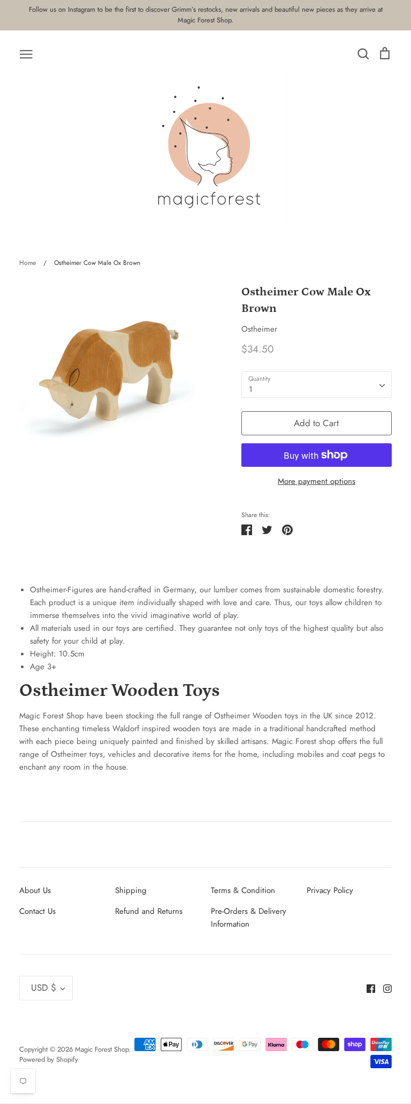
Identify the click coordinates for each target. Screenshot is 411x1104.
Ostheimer (259, 329)
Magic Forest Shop (101, 1049)
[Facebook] (367, 988)
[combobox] (316, 384)
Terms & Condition (243, 890)
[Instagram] (383, 988)
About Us (35, 890)
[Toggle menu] (26, 53)
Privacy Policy (330, 890)
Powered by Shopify (48, 1059)
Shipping (131, 890)
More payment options (316, 481)
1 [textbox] (251, 389)
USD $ (43, 987)
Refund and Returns (148, 911)
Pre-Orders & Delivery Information (248, 917)
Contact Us (37, 911)
